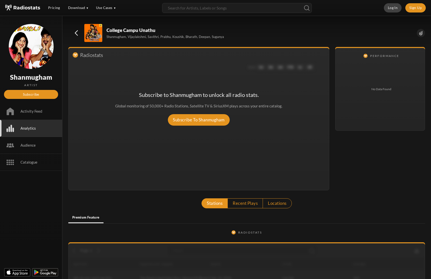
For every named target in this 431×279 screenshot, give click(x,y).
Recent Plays (245, 203)
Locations (277, 203)
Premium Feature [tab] (86, 217)
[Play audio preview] (93, 33)
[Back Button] (76, 33)
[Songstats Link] (421, 33)
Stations (214, 203)
